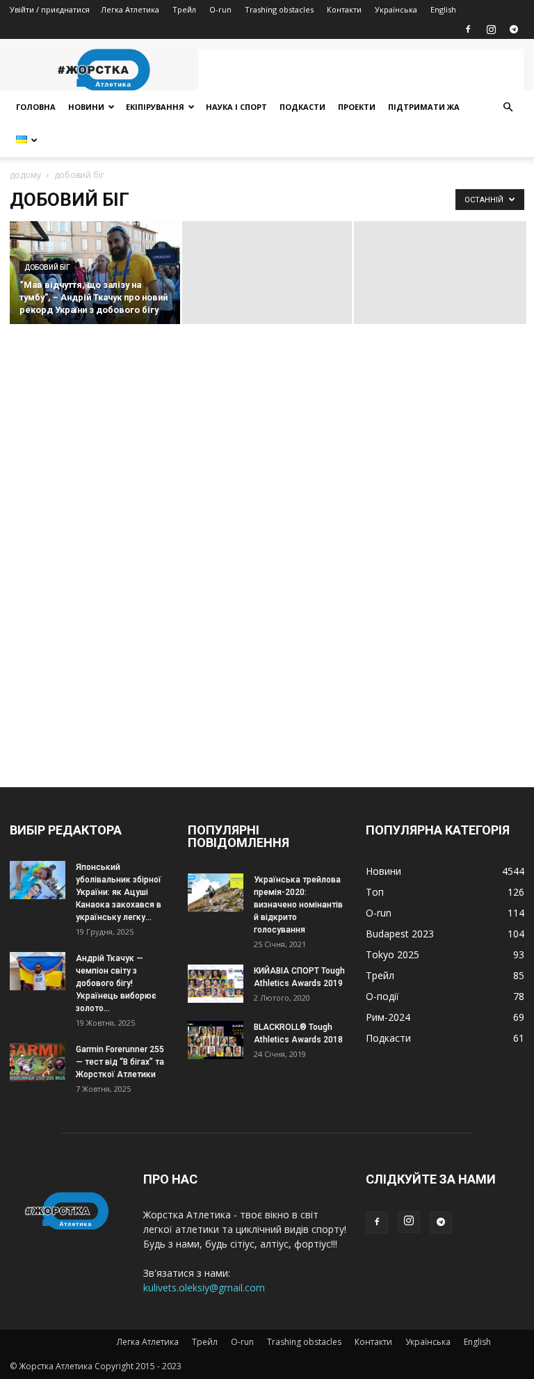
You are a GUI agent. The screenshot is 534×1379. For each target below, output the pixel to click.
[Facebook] (468, 29)
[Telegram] (513, 29)
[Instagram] (490, 29)
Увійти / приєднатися (50, 9)
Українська (396, 9)
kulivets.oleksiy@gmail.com (204, 1287)
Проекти (356, 107)
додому (25, 175)
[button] (507, 107)
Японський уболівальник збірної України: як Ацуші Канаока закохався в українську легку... (118, 892)
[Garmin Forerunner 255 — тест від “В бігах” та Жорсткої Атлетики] (37, 1062)
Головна (36, 107)
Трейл (184, 9)
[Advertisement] (361, 69)
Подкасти (302, 107)
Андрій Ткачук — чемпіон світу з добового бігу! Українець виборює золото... (116, 983)
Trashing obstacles (279, 9)
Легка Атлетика (130, 9)
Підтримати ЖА (424, 107)
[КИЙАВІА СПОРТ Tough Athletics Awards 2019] (215, 984)
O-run (220, 9)
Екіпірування (155, 107)
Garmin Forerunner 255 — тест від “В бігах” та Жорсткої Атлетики (120, 1062)
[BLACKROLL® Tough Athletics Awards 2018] (215, 1040)
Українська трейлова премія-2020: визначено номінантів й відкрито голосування (298, 905)
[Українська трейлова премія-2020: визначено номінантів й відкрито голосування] (215, 892)
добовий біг (47, 267)
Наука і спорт (236, 107)
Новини (86, 107)
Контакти (344, 9)
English (443, 9)
